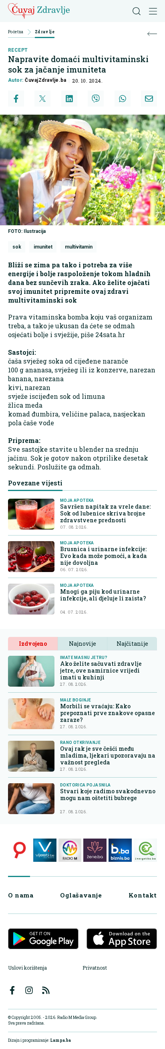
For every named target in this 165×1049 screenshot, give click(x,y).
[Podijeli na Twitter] (42, 99)
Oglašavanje (81, 895)
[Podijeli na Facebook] (16, 99)
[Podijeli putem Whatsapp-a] (123, 99)
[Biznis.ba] (120, 850)
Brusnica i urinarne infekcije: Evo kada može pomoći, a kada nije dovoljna (103, 556)
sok (16, 247)
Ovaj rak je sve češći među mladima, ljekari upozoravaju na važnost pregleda (107, 755)
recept (18, 50)
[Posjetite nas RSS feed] (46, 990)
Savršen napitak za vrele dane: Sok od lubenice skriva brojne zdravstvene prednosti (105, 513)
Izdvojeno (33, 643)
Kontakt (143, 895)
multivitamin (79, 247)
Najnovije (82, 643)
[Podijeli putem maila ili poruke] (149, 99)
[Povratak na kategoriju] (152, 34)
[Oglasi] (19, 850)
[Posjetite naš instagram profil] (29, 990)
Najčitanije (132, 643)
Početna (16, 32)
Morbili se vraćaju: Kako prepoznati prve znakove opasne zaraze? (107, 713)
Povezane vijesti (35, 483)
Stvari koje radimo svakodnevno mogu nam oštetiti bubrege (107, 794)
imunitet (43, 247)
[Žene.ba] (95, 850)
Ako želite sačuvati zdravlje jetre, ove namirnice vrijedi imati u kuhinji (101, 670)
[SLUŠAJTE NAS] (70, 850)
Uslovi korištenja (27, 967)
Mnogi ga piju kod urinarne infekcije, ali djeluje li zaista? (103, 595)
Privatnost (94, 967)
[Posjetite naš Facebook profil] (12, 990)
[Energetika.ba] (145, 850)
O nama (21, 895)
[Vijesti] (44, 850)
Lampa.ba (60, 1040)
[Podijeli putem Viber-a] (96, 99)
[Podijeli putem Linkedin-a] (69, 99)
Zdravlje (44, 32)
